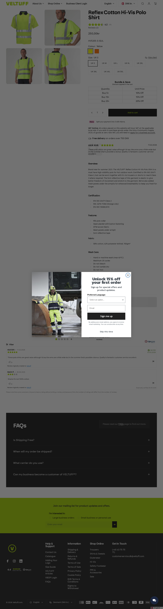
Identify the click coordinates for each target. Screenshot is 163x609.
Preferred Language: (96, 295)
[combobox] (106, 300)
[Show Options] (123, 300)
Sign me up (106, 316)
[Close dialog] (128, 275)
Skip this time (106, 331)
